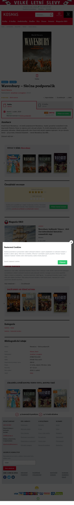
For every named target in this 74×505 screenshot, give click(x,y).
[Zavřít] (71, 242)
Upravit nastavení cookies (11, 261)
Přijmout (62, 262)
